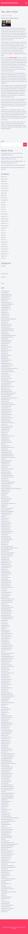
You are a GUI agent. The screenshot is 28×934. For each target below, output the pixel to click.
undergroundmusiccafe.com (7, 908)
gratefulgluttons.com (6, 526)
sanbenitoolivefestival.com (7, 531)
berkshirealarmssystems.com (7, 435)
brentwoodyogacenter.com (7, 794)
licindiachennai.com (5, 297)
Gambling (3, 266)
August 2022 (4, 256)
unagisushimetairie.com (6, 340)
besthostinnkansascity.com (7, 905)
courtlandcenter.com (5, 681)
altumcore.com (4, 710)
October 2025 (4, 188)
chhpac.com (3, 895)
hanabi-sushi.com (5, 804)
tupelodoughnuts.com (6, 450)
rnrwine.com (4, 885)
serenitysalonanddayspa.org (7, 304)
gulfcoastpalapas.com (6, 722)
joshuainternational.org (6, 748)
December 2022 (4, 246)
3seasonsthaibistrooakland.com (8, 503)
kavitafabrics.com (5, 668)
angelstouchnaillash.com (6, 460)
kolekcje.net (4, 495)
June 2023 (3, 232)
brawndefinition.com (5, 564)
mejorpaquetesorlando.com (7, 455)
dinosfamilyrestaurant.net (7, 391)
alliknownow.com (5, 551)
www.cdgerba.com (5, 841)
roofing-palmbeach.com (6, 409)
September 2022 (5, 253)
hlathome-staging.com (6, 473)
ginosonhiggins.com (5, 641)
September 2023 (5, 225)
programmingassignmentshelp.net (8, 319)
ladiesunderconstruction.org (7, 386)
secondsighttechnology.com (7, 468)
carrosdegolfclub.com (6, 396)
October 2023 (4, 223)
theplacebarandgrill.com (6, 687)
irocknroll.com (4, 424)
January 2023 (4, 244)
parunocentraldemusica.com (7, 842)
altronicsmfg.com (5, 315)
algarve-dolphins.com (6, 638)
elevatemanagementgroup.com (8, 878)
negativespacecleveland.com (7, 653)
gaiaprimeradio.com (5, 625)
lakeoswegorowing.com (6, 887)
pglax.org (3, 651)
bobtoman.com (4, 353)
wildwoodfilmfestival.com (7, 370)
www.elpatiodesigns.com (6, 836)
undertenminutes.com (6, 309)
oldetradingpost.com (6, 384)
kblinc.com (3, 444)
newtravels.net (4, 322)
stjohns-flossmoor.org (6, 661)
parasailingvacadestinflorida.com (8, 867)
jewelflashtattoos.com (6, 342)
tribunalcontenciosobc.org (7, 554)
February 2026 (4, 179)
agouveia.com (4, 890)
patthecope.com (4, 704)
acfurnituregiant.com (6, 307)
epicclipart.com (4, 348)
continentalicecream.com (7, 566)
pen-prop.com (4, 752)
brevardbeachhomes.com (6, 403)
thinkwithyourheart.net (6, 421)
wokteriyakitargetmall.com (7, 475)
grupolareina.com (5, 379)
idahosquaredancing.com (6, 427)
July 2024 (3, 202)
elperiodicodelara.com (6, 294)
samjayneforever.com (6, 857)
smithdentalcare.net (5, 906)
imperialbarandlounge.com (7, 417)
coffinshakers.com (5, 605)
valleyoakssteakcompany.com (8, 696)
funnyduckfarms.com (6, 875)
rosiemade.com (4, 449)
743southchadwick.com (6, 406)
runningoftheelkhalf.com (6, 758)
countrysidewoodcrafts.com (7, 328)
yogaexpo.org (4, 506)
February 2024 (4, 214)
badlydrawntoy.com (5, 740)
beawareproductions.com (6, 600)
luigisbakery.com (4, 803)
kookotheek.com (5, 361)
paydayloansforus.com (6, 324)
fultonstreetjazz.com (6, 375)
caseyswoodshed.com (6, 697)
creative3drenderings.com (7, 730)
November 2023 (4, 221)
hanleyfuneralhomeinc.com (7, 454)
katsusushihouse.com (6, 584)
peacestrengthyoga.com (6, 761)
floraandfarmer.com (5, 399)
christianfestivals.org (6, 635)
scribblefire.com (4, 505)
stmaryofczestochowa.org (7, 607)
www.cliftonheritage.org (6, 789)
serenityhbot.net (5, 747)
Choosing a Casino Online (9, 18)
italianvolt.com (4, 434)
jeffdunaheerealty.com (6, 760)
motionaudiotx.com (5, 898)
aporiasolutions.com (5, 719)
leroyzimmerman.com (6, 880)
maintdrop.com (4, 351)
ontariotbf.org (4, 332)
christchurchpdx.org (5, 570)
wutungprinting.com (5, 643)
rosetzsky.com (4, 589)
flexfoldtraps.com (5, 765)
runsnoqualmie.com (5, 778)
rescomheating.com (5, 901)
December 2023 (4, 218)
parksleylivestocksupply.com (7, 511)
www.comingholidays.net (6, 539)
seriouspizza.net (4, 707)
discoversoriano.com (5, 536)
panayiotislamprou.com (6, 363)
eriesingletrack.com (5, 445)
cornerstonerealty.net (6, 816)
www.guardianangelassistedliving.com (9, 844)
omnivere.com (4, 310)
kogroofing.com (4, 356)
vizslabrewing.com (5, 437)
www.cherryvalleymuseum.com (8, 381)
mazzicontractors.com (6, 827)
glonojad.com (4, 590)
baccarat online (13, 57)
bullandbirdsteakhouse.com (7, 786)
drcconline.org (4, 686)
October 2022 (4, 251)
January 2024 (4, 216)
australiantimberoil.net (6, 389)
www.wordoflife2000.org (7, 426)
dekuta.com (3, 808)
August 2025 (4, 193)
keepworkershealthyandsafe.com (8, 335)
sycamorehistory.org (5, 814)
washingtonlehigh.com (6, 801)
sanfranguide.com (5, 541)
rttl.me (2, 900)
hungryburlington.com (6, 615)
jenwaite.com (4, 877)
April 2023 (3, 237)
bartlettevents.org (5, 376)
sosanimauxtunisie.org (6, 355)
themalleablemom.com (6, 612)
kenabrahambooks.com (6, 572)
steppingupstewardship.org (7, 798)
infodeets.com (4, 300)
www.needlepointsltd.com (7, 785)
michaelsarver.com (5, 470)
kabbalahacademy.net (6, 462)
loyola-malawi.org (5, 518)
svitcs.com (3, 706)
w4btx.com (3, 459)
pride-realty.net (4, 869)
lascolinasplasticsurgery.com (7, 788)
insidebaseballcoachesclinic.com (8, 862)
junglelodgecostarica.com (7, 633)
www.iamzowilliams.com (6, 819)
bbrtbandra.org (4, 345)
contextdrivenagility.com (6, 602)
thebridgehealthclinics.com (7, 724)
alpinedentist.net (5, 358)
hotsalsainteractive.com (6, 302)
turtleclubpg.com (5, 674)
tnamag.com (4, 714)
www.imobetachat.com (6, 737)
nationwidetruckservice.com (7, 673)
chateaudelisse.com (5, 366)
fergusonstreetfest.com (6, 855)
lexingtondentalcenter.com (7, 477)
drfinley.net (3, 882)
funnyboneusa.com (5, 663)
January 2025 (4, 197)
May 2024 (3, 207)
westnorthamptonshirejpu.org (8, 371)
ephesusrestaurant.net (6, 831)
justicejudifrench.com (6, 608)
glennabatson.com (5, 559)
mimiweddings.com (5, 903)
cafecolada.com (4, 534)
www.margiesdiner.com (6, 781)
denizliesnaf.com (5, 701)
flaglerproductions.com (6, 562)
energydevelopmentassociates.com (9, 398)
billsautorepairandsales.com (7, 850)
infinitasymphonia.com (6, 580)
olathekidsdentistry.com (6, 452)
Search (2, 141)
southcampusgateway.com (7, 365)
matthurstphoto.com (6, 859)
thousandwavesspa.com (6, 679)
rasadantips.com (4, 312)
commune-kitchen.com (6, 574)
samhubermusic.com (5, 910)
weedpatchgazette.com (6, 442)
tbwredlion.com (4, 849)
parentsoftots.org (5, 729)
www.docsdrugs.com (5, 780)
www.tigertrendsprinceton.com (8, 753)
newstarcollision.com (6, 465)
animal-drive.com (5, 712)
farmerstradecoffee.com (6, 732)
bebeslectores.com (5, 388)
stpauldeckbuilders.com (6, 775)
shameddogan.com (5, 727)
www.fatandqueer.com (6, 770)
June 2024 (3, 204)
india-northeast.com (5, 407)
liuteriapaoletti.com (5, 654)
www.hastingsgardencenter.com (8, 821)
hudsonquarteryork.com (6, 837)
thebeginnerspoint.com (6, 538)
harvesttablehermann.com (7, 394)
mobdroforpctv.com (5, 528)
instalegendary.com (5, 333)
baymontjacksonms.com (6, 648)
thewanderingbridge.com (6, 610)
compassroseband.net (6, 709)
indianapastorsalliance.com (7, 694)
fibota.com (3, 839)
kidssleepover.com (5, 320)
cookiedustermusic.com (6, 664)
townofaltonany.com (6, 650)
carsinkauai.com (4, 864)
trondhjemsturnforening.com (7, 845)
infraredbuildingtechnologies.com (8, 393)
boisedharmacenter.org (6, 513)
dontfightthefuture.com (6, 411)
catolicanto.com (4, 496)
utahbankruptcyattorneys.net (7, 422)
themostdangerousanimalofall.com (9, 547)
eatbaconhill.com (5, 317)
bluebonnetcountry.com (6, 347)
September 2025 (5, 190)
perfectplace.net (5, 501)
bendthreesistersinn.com (6, 659)
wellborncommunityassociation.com (9, 368)
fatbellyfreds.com (5, 834)
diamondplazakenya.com (6, 847)
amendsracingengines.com (7, 766)
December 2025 (4, 183)
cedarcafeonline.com (5, 305)
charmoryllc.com (5, 542)
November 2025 (4, 186)
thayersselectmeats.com (6, 717)
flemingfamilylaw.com (6, 883)
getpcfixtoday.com (5, 343)
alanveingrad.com (5, 640)
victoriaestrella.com (5, 678)
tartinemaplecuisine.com (6, 618)
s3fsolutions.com (5, 401)
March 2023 (4, 239)
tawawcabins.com (5, 429)
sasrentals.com (4, 467)
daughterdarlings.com (6, 299)
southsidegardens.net (6, 824)
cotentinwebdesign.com (6, 383)
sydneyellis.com (4, 478)
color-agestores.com (6, 515)
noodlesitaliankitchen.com (7, 337)
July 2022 (3, 258)
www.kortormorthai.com (6, 768)
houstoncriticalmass (9, 2)
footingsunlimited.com (6, 776)
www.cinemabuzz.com (6, 809)
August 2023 (4, 228)
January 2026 (4, 181)
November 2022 (4, 249)
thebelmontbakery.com (6, 325)
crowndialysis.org (5, 480)
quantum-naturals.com (6, 852)
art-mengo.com (4, 623)
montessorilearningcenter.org (7, 854)
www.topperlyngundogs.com (7, 757)
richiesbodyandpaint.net (6, 296)
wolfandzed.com (5, 806)
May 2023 (3, 235)
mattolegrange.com (5, 631)
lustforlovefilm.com (5, 577)
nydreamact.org (4, 338)
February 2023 (4, 242)
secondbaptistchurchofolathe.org (8, 892)
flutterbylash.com (5, 872)
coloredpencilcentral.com (7, 414)
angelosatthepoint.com (6, 692)
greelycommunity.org (6, 585)
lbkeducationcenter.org (6, 498)
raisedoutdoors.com (5, 419)
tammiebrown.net (5, 626)
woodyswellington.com (6, 832)
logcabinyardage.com (6, 733)
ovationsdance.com (5, 491)
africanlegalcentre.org (6, 582)
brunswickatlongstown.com (7, 617)
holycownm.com (4, 671)
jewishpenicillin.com (5, 485)
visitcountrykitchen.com (6, 636)
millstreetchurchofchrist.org (7, 865)
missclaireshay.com (5, 291)
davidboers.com (4, 735)
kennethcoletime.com (6, 613)
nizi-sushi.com (4, 622)
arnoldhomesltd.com (6, 412)
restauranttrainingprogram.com (8, 482)
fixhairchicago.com (5, 699)
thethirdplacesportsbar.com (7, 829)
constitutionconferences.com (7, 702)
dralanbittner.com (5, 439)
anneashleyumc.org (5, 771)
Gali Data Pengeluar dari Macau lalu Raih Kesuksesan (13, 165)
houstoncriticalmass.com (6, 546)
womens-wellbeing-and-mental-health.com (11, 488)
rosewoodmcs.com (5, 813)
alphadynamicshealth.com (7, 870)
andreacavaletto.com (6, 510)
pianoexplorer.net (5, 822)
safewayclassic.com (5, 327)
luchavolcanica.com (5, 669)
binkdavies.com (4, 569)
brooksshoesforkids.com (6, 715)
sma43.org (3, 791)
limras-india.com (4, 292)
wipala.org (3, 516)
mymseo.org (4, 893)
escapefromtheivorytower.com (8, 404)
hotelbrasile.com (5, 373)
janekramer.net (4, 620)
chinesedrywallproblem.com (7, 658)
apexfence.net (4, 911)
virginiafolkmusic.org (5, 490)
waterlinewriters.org (5, 725)
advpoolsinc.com (5, 691)
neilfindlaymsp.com (5, 682)
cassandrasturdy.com (5, 529)
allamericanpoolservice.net (7, 483)
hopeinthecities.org (5, 524)
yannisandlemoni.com (6, 440)
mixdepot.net (4, 811)
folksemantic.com (5, 431)
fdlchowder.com (4, 783)
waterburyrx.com (5, 689)
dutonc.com (3, 628)
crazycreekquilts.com (6, 567)
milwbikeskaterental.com (7, 646)
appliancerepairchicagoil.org (7, 330)
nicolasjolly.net (4, 579)
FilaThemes (14, 928)
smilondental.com (5, 463)
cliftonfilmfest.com (5, 416)
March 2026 (4, 176)
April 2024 (3, 209)
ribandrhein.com (4, 493)
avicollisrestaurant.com (6, 684)
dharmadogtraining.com (6, 897)
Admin (10, 15)
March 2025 (4, 195)
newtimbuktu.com (5, 314)
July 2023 (3, 230)
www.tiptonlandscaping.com (7, 796)
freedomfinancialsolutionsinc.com (8, 763)
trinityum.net (4, 826)
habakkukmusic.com (5, 743)
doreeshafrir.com (5, 597)
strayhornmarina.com (6, 561)
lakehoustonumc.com (6, 742)
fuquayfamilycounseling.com (7, 888)
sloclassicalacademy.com (6, 556)
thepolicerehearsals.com (6, 549)
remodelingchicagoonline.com (7, 793)
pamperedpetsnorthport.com (7, 447)
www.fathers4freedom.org (7, 755)
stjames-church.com (5, 594)
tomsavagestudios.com (6, 487)
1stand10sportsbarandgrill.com (8, 457)
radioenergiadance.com (6, 360)
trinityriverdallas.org (5, 500)
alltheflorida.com (5, 860)
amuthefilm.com (5, 575)
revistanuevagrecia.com (6, 592)
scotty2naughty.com (5, 595)
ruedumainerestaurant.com (7, 587)
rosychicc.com (4, 519)
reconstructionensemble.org (7, 666)
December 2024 (4, 200)
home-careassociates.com (7, 508)
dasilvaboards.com (5, 557)
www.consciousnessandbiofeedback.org (10, 817)
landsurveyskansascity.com (7, 773)
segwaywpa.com (4, 720)
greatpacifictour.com (5, 676)
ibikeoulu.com (4, 603)
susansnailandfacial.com (6, 750)
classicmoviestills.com (6, 533)
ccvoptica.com (4, 799)
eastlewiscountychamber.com (8, 552)
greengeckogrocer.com (6, 472)
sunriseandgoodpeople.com (7, 656)
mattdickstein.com (5, 738)
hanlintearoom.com (5, 873)
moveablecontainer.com (6, 378)
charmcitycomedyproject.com (7, 598)
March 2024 (4, 211)
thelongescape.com (5, 630)
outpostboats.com (5, 521)
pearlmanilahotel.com (6, 350)
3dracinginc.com (4, 544)
